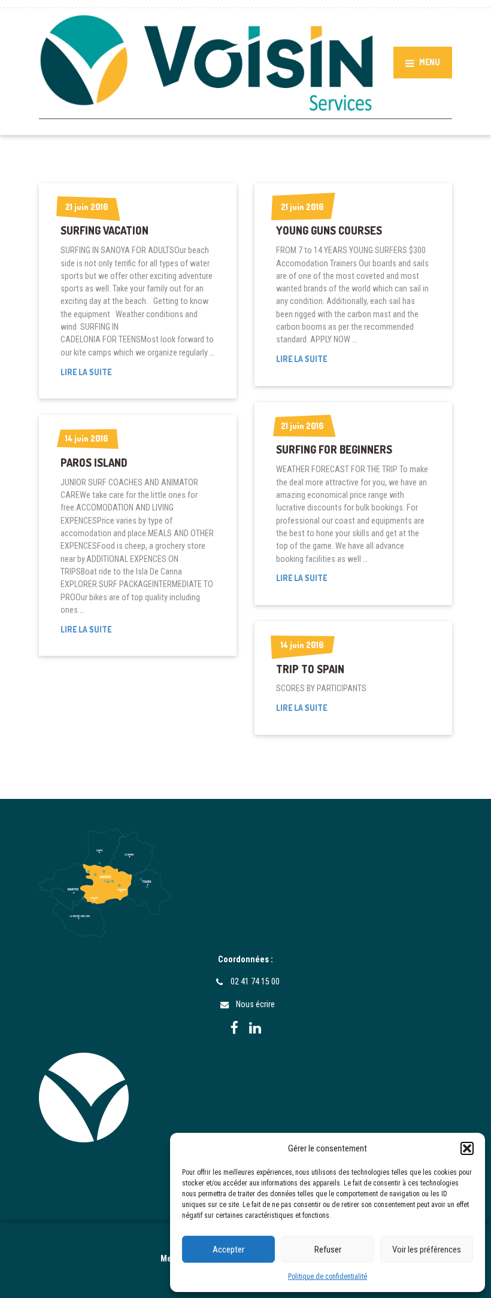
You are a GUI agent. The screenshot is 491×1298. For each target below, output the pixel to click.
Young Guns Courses (329, 230)
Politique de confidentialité (327, 1276)
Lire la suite (104, 372)
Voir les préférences (426, 1249)
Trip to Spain (310, 669)
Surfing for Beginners (334, 449)
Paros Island (94, 462)
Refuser (327, 1249)
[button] (467, 1148)
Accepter (228, 1249)
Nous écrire (255, 1004)
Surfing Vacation (104, 230)
